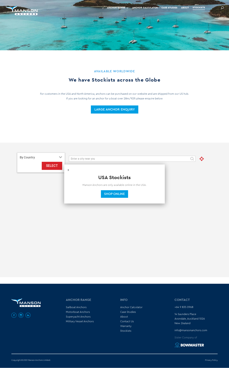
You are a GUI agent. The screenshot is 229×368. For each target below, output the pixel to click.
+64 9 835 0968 (184, 307)
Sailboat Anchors (76, 307)
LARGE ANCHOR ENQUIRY (114, 109)
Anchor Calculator (145, 8)
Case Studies (169, 8)
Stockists (199, 7)
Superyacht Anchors (78, 316)
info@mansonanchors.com (191, 330)
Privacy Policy (211, 360)
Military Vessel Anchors (80, 321)
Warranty (125, 326)
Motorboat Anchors (78, 312)
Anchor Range (116, 8)
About (185, 8)
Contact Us (127, 321)
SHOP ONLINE (114, 194)
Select (52, 166)
